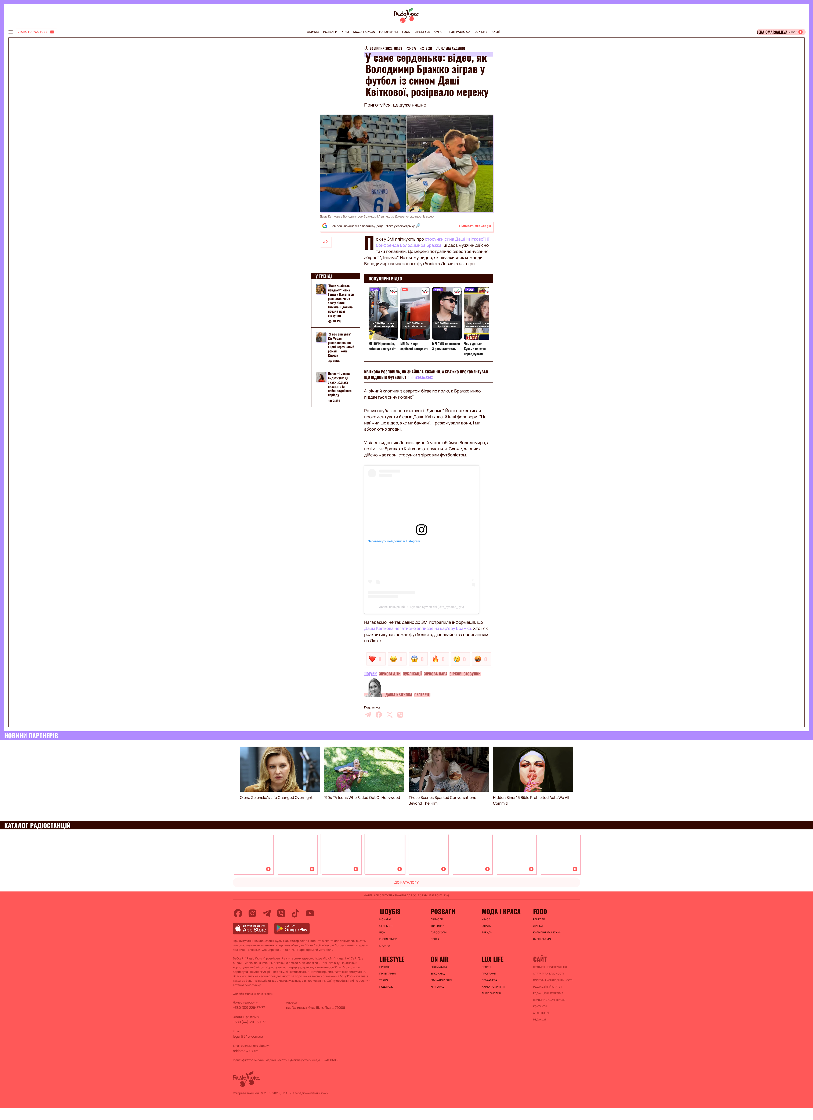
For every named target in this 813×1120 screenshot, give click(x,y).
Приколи (437, 919)
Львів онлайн (491, 993)
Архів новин (541, 1013)
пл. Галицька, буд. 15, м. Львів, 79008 (315, 1007)
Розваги (330, 32)
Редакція (539, 1019)
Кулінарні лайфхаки (547, 932)
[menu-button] (10, 32)
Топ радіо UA (459, 32)
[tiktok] (295, 913)
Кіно (345, 32)
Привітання (387, 973)
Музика (384, 945)
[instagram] (252, 913)
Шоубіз (313, 32)
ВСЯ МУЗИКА (439, 967)
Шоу (382, 932)
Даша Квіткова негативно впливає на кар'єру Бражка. (418, 628)
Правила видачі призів (549, 1000)
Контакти (540, 1006)
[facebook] (379, 714)
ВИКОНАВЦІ (438, 973)
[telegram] (368, 714)
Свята (435, 939)
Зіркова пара (435, 674)
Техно (383, 980)
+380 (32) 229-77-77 (249, 1007)
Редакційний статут (547, 986)
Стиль (486, 926)
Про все (385, 967)
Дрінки (538, 926)
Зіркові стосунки (464, 674)
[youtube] (310, 913)
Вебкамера (489, 980)
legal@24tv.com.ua (248, 1036)
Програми (489, 973)
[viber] (400, 714)
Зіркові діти (390, 674)
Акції (496, 32)
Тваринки (437, 926)
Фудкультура (542, 939)
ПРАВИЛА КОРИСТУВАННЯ (550, 967)
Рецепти (539, 919)
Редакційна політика (548, 993)
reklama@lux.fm (245, 1050)
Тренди (487, 932)
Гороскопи (439, 932)
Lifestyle (422, 32)
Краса (486, 919)
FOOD (406, 32)
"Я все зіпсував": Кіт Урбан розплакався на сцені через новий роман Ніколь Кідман (341, 344)
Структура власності (548, 973)
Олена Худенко (453, 48)
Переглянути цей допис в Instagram (394, 541)
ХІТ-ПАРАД (437, 986)
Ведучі (486, 967)
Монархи (385, 919)
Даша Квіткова (398, 695)
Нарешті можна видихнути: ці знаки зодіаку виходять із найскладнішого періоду (339, 384)
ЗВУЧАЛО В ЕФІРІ (441, 980)
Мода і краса (364, 32)
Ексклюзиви (388, 939)
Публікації (412, 674)
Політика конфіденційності (552, 980)
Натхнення (388, 32)
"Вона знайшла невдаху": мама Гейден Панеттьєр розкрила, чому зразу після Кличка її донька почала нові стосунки (341, 300)
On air (439, 32)
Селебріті (422, 695)
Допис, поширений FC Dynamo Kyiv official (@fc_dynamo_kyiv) (421, 607)
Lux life (481, 32)
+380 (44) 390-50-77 (249, 1022)
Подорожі (386, 986)
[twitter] (389, 714)
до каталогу (406, 882)
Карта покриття (493, 986)
